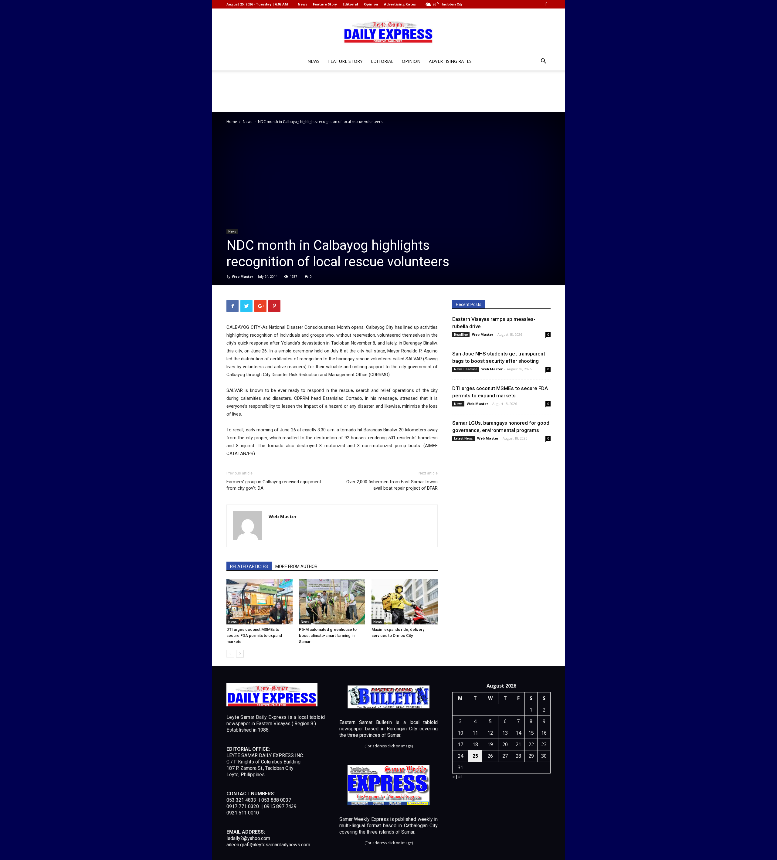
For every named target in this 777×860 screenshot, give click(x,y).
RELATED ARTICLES (249, 566)
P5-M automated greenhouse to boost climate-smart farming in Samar (328, 635)
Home (231, 121)
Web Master (242, 276)
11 (475, 732)
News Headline (465, 369)
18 (475, 744)
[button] (543, 62)
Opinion (371, 4)
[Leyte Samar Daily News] (388, 31)
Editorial (350, 4)
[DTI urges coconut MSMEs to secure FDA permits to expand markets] (259, 601)
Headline (461, 334)
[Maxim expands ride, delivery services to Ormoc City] (405, 601)
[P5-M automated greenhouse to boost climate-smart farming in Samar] (332, 601)
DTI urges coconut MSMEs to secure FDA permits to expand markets (254, 635)
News (302, 4)
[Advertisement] (388, 91)
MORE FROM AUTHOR (296, 566)
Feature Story (325, 4)
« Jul (457, 776)
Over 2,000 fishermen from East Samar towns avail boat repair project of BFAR (392, 485)
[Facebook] (546, 4)
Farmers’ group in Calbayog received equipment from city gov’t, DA (273, 485)
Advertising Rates (400, 4)
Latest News (463, 438)
